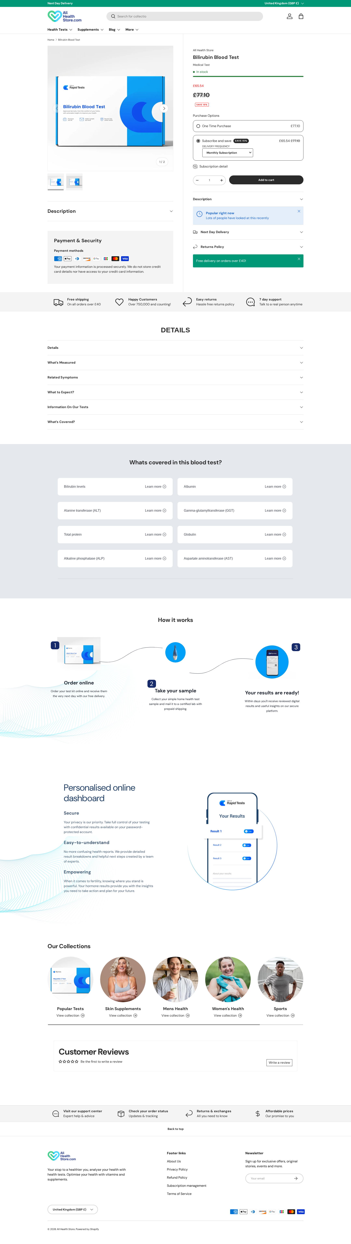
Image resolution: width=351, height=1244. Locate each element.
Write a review (279, 1062)
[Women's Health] (228, 979)
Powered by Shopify (87, 1229)
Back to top (176, 1129)
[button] (301, 16)
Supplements (88, 29)
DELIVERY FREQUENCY (216, 146)
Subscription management (186, 1185)
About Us (174, 1161)
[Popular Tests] (70, 979)
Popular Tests (70, 1008)
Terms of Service (179, 1194)
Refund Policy (177, 1177)
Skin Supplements (123, 1008)
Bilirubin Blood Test (69, 40)
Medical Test (201, 65)
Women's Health (228, 1008)
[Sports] (280, 979)
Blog (112, 29)
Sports (280, 1008)
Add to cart (266, 180)
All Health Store (203, 50)
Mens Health (175, 1008)
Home (51, 40)
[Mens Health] (175, 979)
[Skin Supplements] (123, 979)
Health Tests (58, 29)
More (130, 29)
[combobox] (184, 16)
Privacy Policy (177, 1169)
